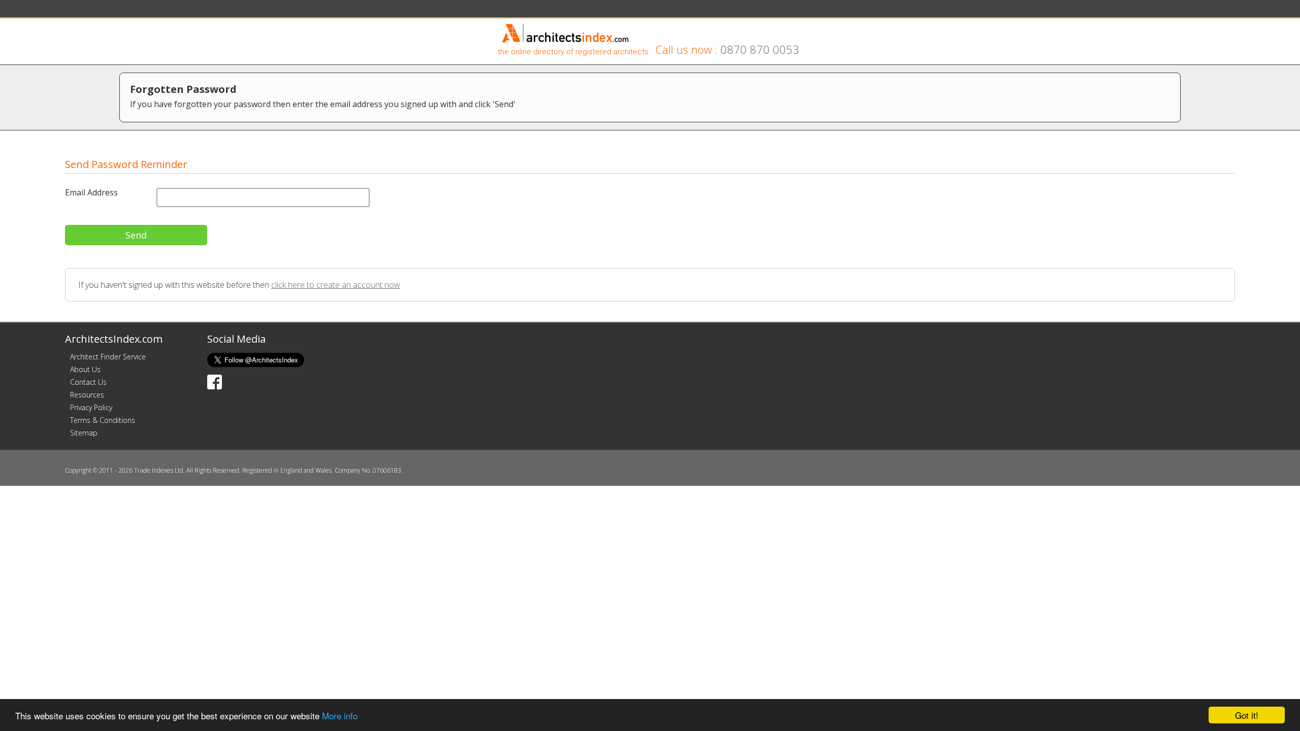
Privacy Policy (91, 407)
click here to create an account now (335, 284)
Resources (87, 395)
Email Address (91, 192)
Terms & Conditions (102, 420)
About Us (85, 369)
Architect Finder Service (108, 356)
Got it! (1246, 715)
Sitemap (84, 433)
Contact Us (88, 382)
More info (340, 715)
